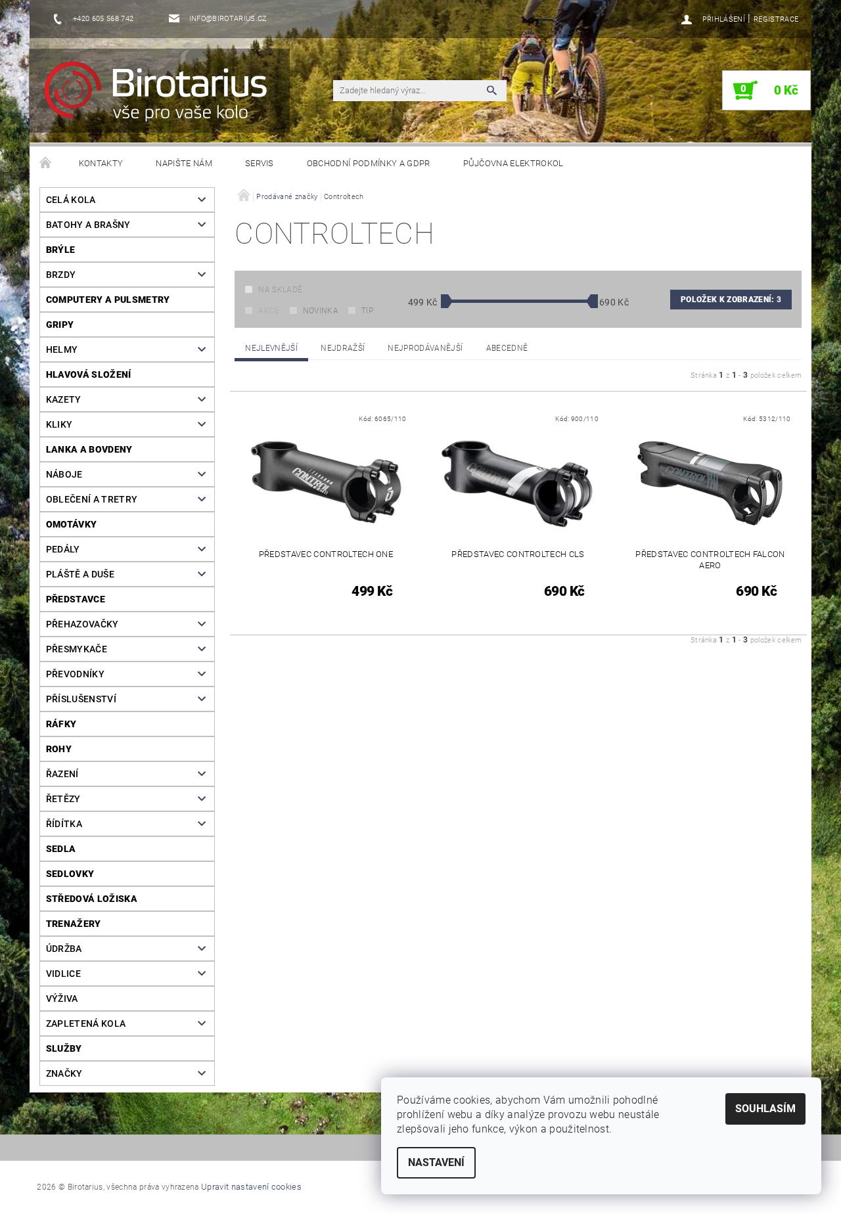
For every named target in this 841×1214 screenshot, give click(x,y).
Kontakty (101, 163)
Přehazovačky (82, 624)
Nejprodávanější (425, 348)
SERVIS (259, 163)
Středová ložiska (91, 898)
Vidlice (63, 973)
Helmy (62, 349)
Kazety (63, 399)
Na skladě (280, 289)
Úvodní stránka (46, 163)
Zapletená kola (85, 1023)
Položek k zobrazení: (731, 299)
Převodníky (75, 674)
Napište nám (184, 163)
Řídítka (64, 824)
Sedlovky (70, 873)
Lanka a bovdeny (89, 449)
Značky (64, 1073)
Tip (367, 310)
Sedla (61, 848)
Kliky (59, 424)
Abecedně (507, 348)
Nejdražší (343, 348)
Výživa (62, 998)
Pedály (63, 549)
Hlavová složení (88, 374)
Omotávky (71, 524)
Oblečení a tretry (91, 499)
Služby (64, 1048)
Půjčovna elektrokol (513, 163)
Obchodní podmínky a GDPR (368, 163)
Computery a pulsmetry (108, 299)
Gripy (60, 324)
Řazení (62, 774)
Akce (268, 310)
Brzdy (61, 274)
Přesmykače (76, 649)
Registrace (776, 19)
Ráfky (61, 724)
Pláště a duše (80, 574)
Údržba (64, 948)
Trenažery (73, 923)
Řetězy (63, 799)
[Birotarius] (164, 97)
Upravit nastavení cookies (251, 1187)
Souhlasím (765, 1108)
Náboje (64, 474)
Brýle (61, 249)
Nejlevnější (271, 348)
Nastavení (436, 1162)
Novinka (320, 310)
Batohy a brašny (88, 224)
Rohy (59, 749)
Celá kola (71, 199)
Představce (75, 599)
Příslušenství (81, 699)
